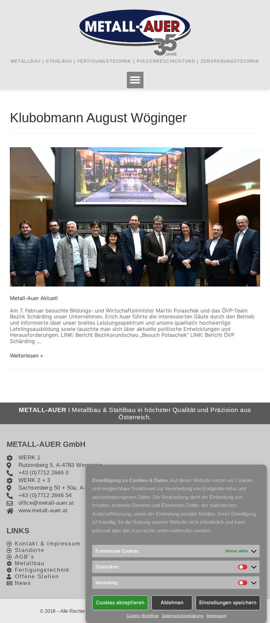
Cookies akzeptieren (120, 602)
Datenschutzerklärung (182, 615)
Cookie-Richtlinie (142, 615)
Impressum (216, 615)
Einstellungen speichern (227, 602)
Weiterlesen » (26, 355)
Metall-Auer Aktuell (34, 298)
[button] (135, 80)
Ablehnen (172, 602)
